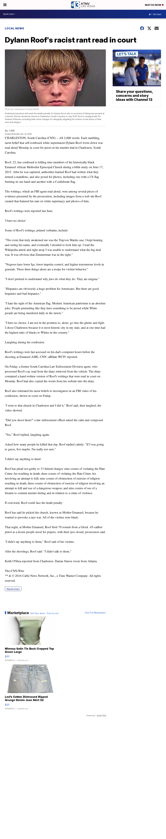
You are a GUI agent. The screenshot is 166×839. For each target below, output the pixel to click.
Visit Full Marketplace (95, 613)
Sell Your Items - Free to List (44, 613)
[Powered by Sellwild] (101, 715)
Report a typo (13, 589)
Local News (14, 28)
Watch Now (153, 4)
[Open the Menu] (4, 5)
